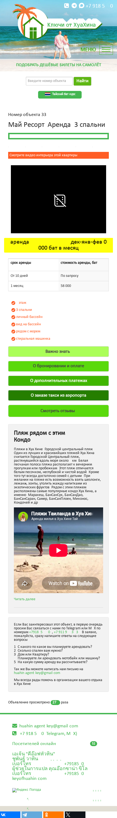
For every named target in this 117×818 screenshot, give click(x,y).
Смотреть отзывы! (58, 411)
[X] (75, 814)
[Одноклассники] (53, 814)
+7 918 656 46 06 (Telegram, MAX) (48, 733)
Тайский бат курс (63, 94)
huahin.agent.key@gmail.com (37, 673)
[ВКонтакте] (10, 814)
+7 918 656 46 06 (99, 6)
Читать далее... (26, 599)
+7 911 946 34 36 (67, 632)
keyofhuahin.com (29, 778)
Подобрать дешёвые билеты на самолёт (58, 65)
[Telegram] (31, 814)
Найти (82, 81)
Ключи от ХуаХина (71, 24)
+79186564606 (40, 632)
